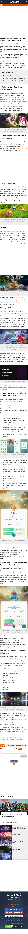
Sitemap (14, 906)
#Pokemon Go (11, 745)
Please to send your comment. (11, 752)
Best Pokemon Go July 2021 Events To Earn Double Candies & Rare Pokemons (13, 387)
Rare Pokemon (4, 104)
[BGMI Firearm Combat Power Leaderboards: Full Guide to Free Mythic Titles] (6, 849)
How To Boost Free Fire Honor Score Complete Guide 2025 (18, 854)
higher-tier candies (22, 148)
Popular (25, 748)
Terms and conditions (14, 904)
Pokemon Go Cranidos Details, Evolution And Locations (13, 55)
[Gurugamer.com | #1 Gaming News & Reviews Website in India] (14, 2)
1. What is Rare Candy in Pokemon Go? (12, 76)
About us (14, 902)
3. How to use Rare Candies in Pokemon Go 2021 (13, 81)
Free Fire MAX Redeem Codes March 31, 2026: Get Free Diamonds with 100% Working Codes (19, 827)
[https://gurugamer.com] (14, 894)
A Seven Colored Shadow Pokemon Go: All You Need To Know (14, 54)
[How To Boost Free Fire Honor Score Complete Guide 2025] (6, 856)
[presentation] (5, 745)
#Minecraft (6, 5)
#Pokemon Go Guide (21, 745)
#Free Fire (17, 5)
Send (24, 756)
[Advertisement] (14, 22)
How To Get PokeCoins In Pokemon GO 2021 (10, 57)
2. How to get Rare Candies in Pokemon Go (13, 78)
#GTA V (11, 5)
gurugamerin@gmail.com (14, 899)
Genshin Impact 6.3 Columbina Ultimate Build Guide (18, 841)
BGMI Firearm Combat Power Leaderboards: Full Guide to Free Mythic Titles (18, 848)
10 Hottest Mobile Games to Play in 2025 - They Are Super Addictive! (13, 815)
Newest (20, 748)
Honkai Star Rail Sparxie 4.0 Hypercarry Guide (18, 833)
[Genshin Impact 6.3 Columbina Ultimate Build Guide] (6, 842)
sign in (7, 752)
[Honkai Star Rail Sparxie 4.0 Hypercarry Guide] (6, 835)
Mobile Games (15, 43)
